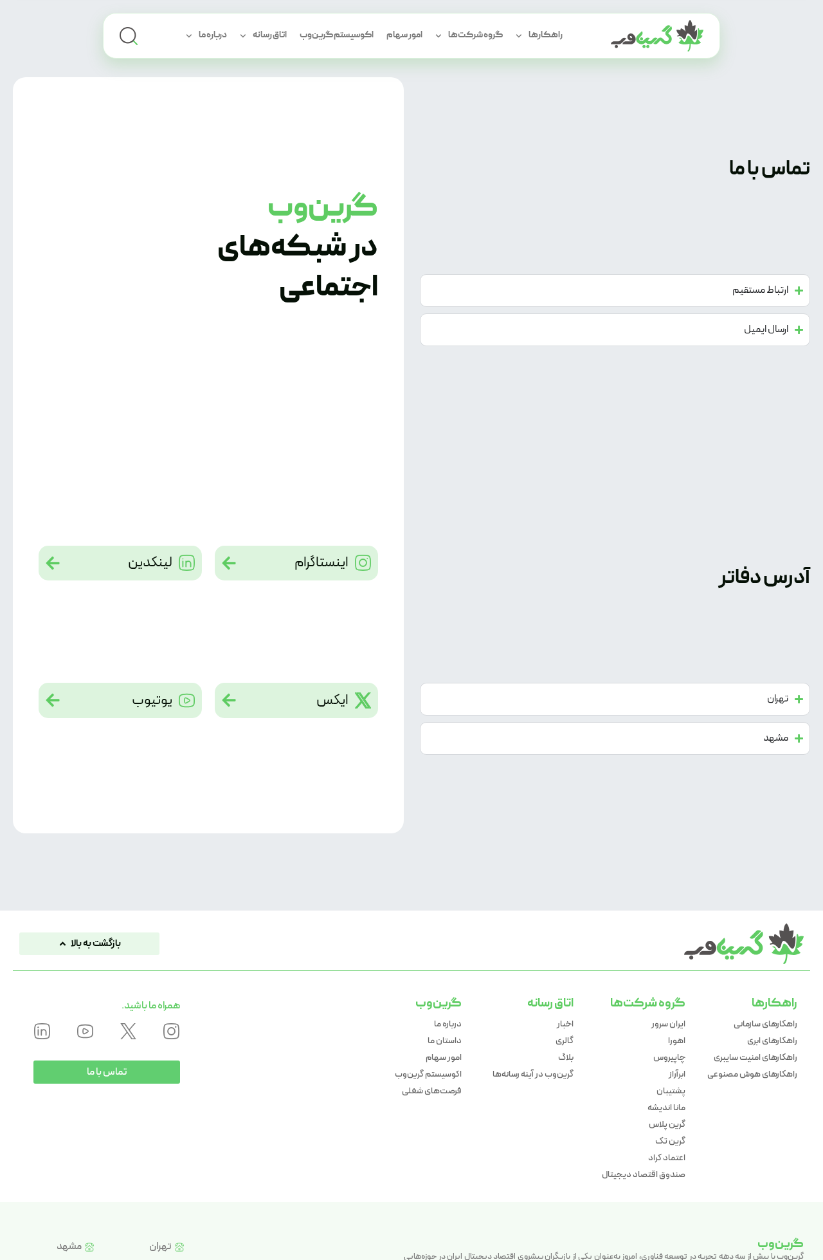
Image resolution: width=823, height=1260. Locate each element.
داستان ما (445, 1040)
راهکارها (546, 35)
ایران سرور (668, 1024)
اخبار (565, 1024)
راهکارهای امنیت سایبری (755, 1057)
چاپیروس (669, 1057)
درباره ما (213, 35)
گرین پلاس (667, 1124)
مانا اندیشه (666, 1107)
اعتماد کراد (666, 1158)
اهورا (676, 1040)
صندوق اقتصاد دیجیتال (643, 1174)
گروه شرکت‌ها (475, 35)
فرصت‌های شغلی (432, 1091)
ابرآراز (677, 1074)
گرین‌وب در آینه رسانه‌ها (533, 1074)
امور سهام (404, 35)
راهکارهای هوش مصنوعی (752, 1074)
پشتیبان (670, 1091)
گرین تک (670, 1141)
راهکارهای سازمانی (765, 1024)
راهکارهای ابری (772, 1040)
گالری (565, 1040)
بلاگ (566, 1057)
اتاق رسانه (270, 35)
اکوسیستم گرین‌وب (337, 35)
